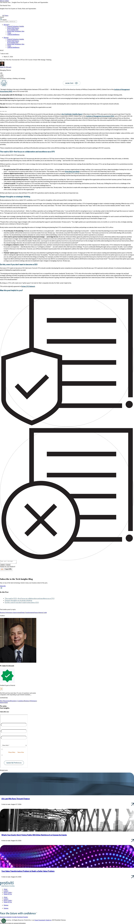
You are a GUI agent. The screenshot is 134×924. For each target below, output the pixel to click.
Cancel (8, 565)
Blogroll (6, 24)
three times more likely (72, 171)
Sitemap (6, 905)
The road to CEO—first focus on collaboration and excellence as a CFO (29, 598)
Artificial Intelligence (13, 34)
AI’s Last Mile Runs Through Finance (15, 798)
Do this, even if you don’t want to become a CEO (22, 602)
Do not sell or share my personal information (13, 923)
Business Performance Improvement (10, 612)
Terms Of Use (8, 894)
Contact (6, 891)
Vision (9, 33)
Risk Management (5, 701)
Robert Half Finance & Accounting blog (13, 28)
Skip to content (4, 1)
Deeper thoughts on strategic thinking (18, 600)
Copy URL (8, 569)
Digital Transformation (27, 612)
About (5, 889)
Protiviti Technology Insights (15, 26)
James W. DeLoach (5, 67)
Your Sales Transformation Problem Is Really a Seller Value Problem (28, 871)
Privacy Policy (8, 892)
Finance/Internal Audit (40, 612)
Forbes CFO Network (28, 286)
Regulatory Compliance (17, 701)
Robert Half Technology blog (15, 31)
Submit (2, 565)
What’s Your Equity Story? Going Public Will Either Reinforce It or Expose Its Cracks (34, 835)
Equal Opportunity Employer (43, 920)
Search (2, 17)
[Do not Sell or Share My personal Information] (3, 921)
